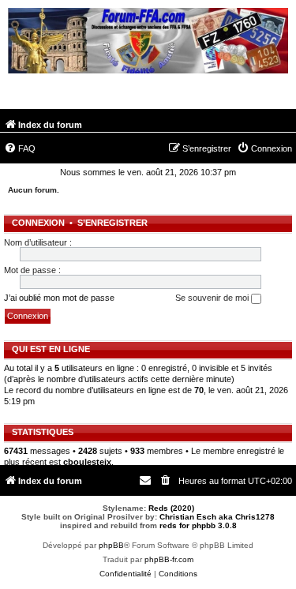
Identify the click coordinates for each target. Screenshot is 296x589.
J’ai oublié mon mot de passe (59, 297)
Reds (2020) (171, 508)
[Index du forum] (148, 42)
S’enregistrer (112, 222)
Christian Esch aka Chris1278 (217, 516)
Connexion (38, 222)
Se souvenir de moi (213, 297)
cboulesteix (87, 462)
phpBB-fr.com (168, 559)
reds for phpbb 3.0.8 (198, 525)
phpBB (111, 545)
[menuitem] (20, 148)
